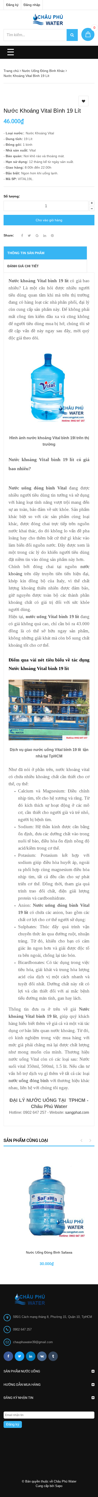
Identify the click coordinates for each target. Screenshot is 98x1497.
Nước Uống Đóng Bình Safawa (49, 1252)
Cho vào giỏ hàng (49, 220)
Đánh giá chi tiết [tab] (23, 266)
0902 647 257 (22, 1329)
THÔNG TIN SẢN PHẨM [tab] (25, 253)
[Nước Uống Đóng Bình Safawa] (49, 1199)
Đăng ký (12, 5)
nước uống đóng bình (29, 1080)
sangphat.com (77, 1112)
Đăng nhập (32, 5)
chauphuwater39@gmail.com (33, 1342)
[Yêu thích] (83, 101)
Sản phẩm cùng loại (26, 1140)
